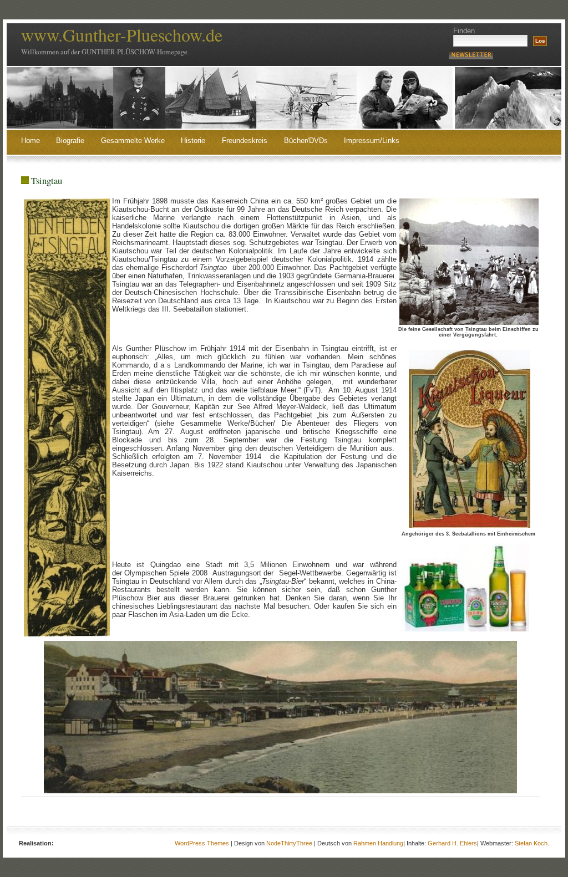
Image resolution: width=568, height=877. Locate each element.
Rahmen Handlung (378, 843)
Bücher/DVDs (306, 141)
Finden (464, 31)
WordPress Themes (202, 843)
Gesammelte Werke (133, 141)
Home (30, 141)
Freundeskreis (244, 141)
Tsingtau (46, 180)
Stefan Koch (531, 843)
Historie (193, 141)
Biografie (70, 141)
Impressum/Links (371, 141)
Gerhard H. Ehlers (452, 843)
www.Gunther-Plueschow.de (121, 35)
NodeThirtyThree (289, 843)
